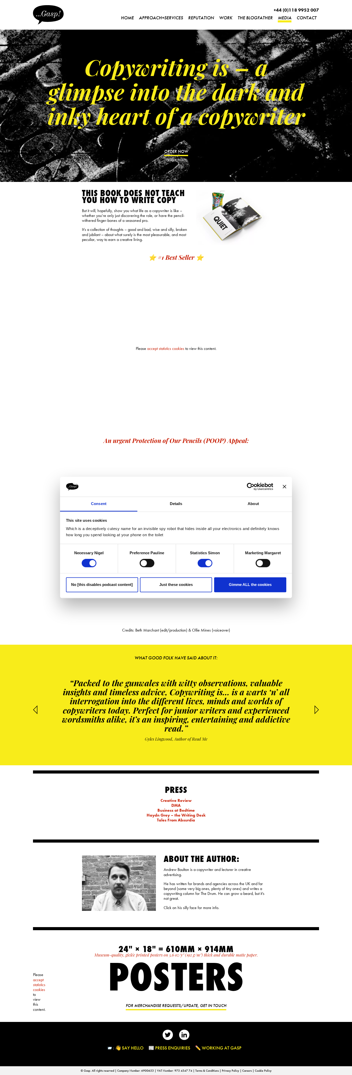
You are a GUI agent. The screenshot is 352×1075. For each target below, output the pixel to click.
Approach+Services (161, 18)
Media (284, 18)
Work (225, 18)
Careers (247, 1071)
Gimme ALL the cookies (250, 584)
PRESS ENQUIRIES (172, 1048)
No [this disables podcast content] (102, 584)
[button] (317, 709)
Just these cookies (176, 584)
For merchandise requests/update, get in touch (176, 1005)
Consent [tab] (98, 503)
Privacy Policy (231, 1071)
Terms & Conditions (207, 1071)
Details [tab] (176, 503)
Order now (176, 151)
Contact (306, 18)
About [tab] (253, 503)
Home (127, 18)
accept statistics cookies (165, 348)
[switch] (147, 563)
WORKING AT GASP (221, 1048)
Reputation (201, 18)
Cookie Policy (263, 1071)
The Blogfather (255, 18)
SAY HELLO (133, 1048)
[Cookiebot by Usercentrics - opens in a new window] (250, 487)
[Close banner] (284, 487)
